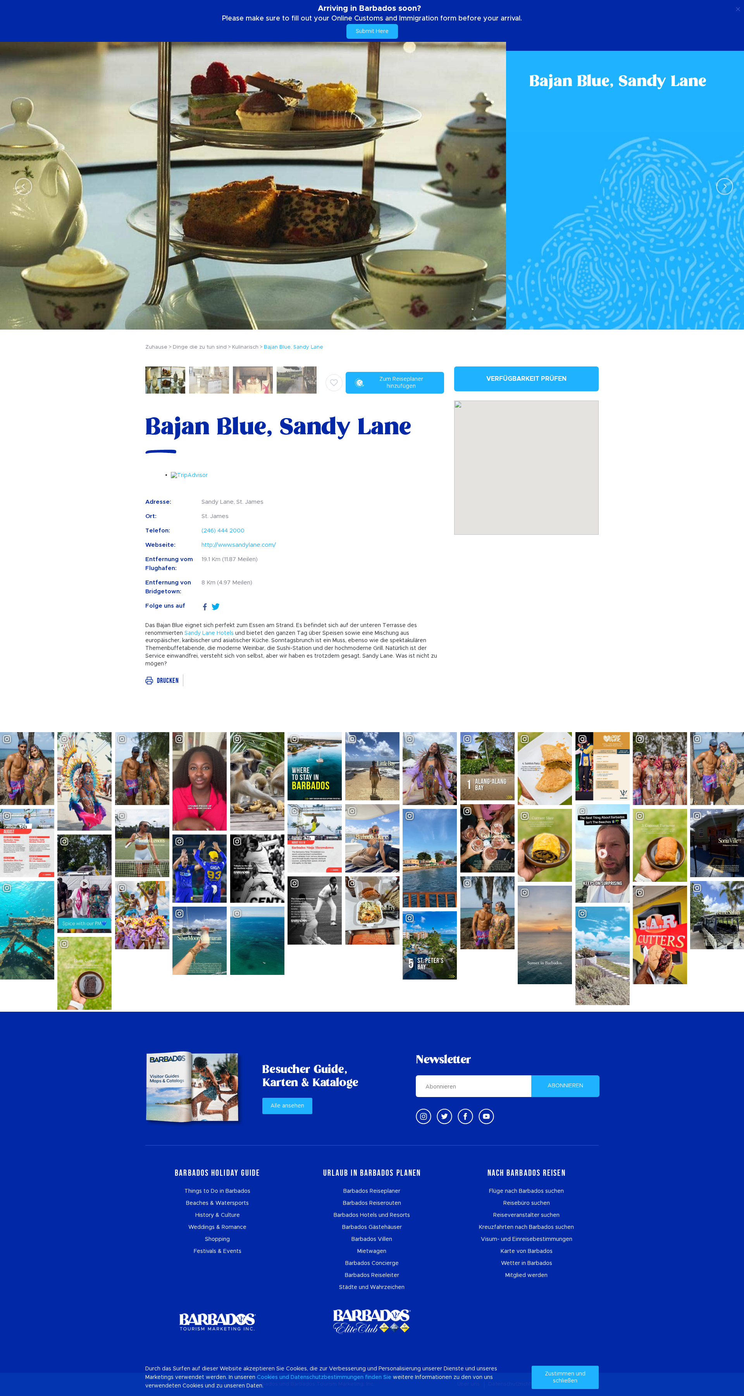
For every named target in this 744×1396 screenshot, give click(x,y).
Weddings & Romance (217, 1227)
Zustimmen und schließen (565, 1377)
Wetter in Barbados (526, 1263)
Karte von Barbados (527, 1251)
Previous (21, 186)
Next (722, 186)
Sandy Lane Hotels (209, 633)
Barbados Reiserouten (372, 1203)
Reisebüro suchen (526, 1203)
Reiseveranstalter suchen (526, 1215)
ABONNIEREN (565, 1085)
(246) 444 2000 (223, 531)
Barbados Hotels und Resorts (372, 1215)
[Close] (738, 7)
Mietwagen (371, 1251)
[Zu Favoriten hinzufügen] (334, 382)
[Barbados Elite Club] (372, 1322)
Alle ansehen (287, 1106)
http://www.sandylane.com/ (239, 545)
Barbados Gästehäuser (372, 1227)
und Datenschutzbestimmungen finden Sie (335, 1377)
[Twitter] (216, 605)
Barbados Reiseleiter (372, 1275)
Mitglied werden (526, 1275)
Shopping (217, 1239)
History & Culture (217, 1215)
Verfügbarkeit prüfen (526, 379)
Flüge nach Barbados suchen (526, 1191)
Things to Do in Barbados (217, 1191)
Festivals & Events (217, 1251)
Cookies (267, 1377)
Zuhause (156, 347)
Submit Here (372, 31)
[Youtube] (486, 1116)
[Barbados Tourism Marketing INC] (217, 1321)
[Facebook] (205, 605)
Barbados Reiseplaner (371, 1191)
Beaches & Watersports (217, 1203)
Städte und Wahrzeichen (372, 1287)
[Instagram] (423, 1116)
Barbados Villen (371, 1239)
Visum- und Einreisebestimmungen (526, 1239)
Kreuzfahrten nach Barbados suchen (526, 1227)
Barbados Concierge (372, 1263)
